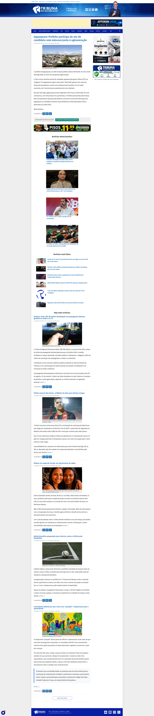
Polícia (73, 31)
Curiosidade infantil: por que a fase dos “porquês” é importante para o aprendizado (61, 608)
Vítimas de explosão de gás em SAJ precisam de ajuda (54, 463)
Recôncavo (55, 31)
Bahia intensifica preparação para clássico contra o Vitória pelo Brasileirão (58, 537)
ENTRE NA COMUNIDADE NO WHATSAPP (67, 119)
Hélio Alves (42, 1)
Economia (79, 31)
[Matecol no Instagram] (62, 128)
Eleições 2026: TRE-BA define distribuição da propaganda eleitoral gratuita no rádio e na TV (59, 318)
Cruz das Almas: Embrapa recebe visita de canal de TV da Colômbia (65, 292)
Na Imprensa (48, 1)
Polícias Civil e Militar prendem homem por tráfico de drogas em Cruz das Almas (67, 268)
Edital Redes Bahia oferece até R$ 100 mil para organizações (67, 283)
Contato (55, 1)
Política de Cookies (75, 1)
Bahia (46, 43)
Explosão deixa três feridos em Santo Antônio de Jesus (65, 303)
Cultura (92, 31)
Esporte (98, 31)
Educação (46, 611)
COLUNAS (104, 31)
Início (50, 711)
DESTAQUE (46, 465)
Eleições (46, 321)
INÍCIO (35, 31)
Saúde (85, 31)
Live (111, 31)
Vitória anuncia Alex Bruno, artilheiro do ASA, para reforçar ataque (59, 393)
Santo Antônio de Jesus (44, 31)
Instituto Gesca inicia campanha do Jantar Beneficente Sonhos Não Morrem (65, 276)
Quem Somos (34, 1)
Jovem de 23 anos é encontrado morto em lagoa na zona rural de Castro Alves (67, 260)
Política (67, 31)
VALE (62, 31)
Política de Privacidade (63, 1)
